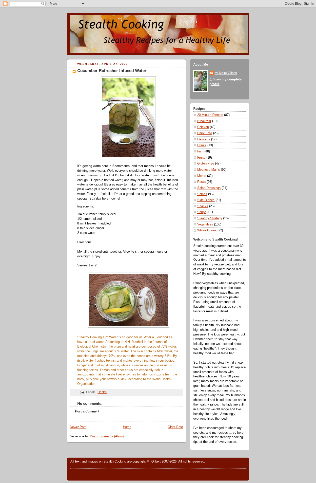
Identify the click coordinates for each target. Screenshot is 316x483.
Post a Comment (87, 411)
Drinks (102, 392)
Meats (201, 176)
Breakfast (204, 121)
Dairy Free (204, 133)
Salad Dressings (209, 188)
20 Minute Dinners (210, 115)
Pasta (201, 182)
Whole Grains (207, 230)
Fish (200, 151)
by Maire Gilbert (226, 73)
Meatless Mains (208, 169)
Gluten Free (205, 163)
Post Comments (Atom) (107, 436)
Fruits (201, 157)
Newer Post (78, 427)
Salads (202, 194)
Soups (201, 212)
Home (127, 427)
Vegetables (205, 224)
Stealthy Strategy (209, 218)
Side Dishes (206, 200)
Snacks (202, 206)
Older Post (175, 427)
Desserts (203, 139)
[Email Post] (81, 392)
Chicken (203, 127)
